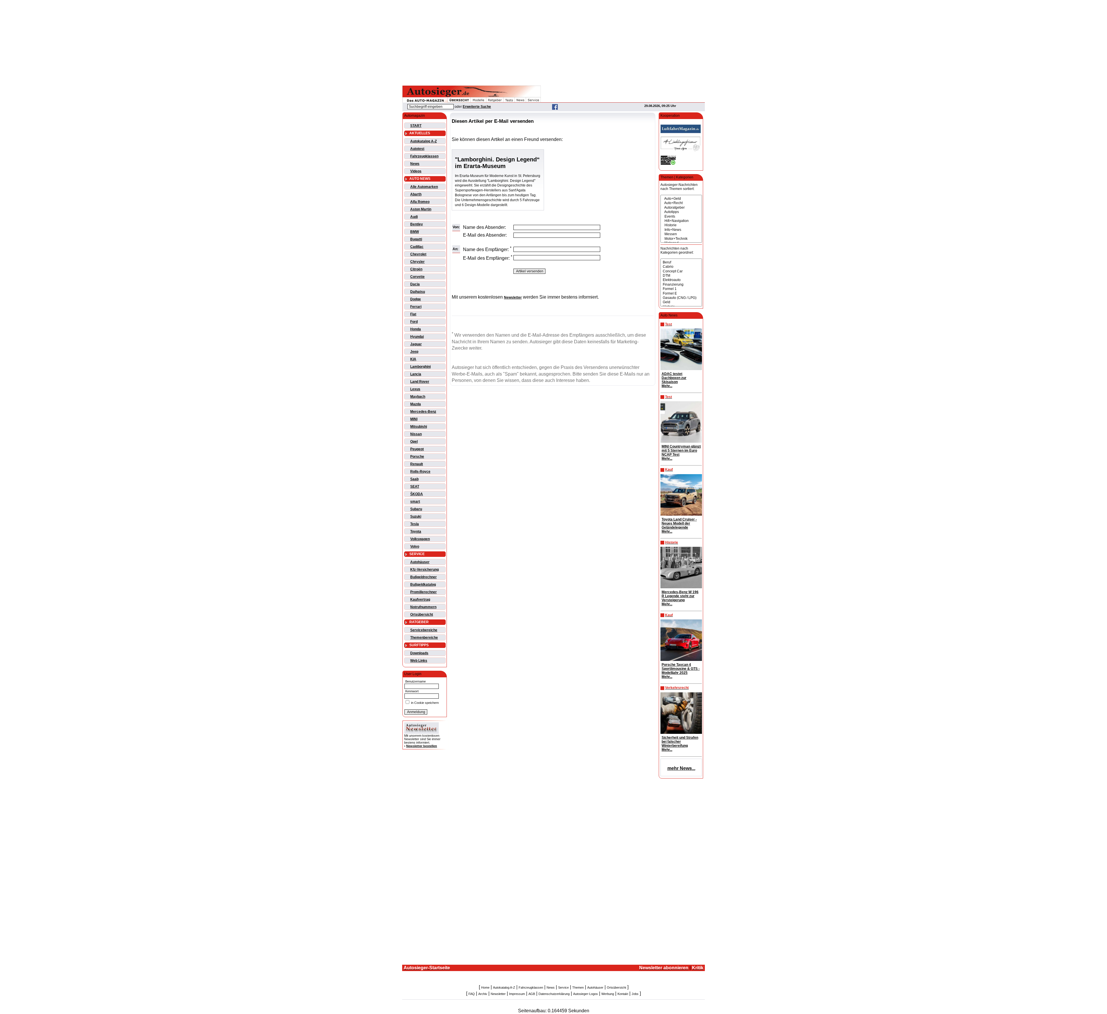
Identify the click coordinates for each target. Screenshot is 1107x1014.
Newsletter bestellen (421, 746)
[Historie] (681, 225)
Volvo (414, 546)
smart (415, 502)
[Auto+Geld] (681, 199)
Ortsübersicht (421, 614)
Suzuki (415, 516)
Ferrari (415, 307)
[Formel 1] (681, 289)
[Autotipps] (681, 212)
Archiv (482, 994)
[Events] (681, 216)
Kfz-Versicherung (424, 570)
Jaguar (416, 344)
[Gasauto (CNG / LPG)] (681, 298)
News (414, 164)
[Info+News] (681, 230)
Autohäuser (420, 562)
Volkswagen (420, 539)
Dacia (415, 284)
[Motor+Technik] (681, 239)
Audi (414, 217)
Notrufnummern (423, 607)
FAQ (471, 994)
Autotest (417, 149)
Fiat (413, 314)
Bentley (416, 224)
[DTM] (681, 276)
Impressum (517, 994)
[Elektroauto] (681, 280)
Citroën (416, 269)
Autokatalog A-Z (423, 141)
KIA (413, 359)
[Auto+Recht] (681, 203)
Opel (414, 442)
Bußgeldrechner (423, 577)
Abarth (415, 194)
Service (563, 987)
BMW (414, 232)
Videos (415, 171)
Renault (416, 464)
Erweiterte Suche (477, 107)
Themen (578, 987)
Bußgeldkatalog (423, 585)
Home (485, 987)
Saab (414, 479)
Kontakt (622, 994)
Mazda (415, 404)
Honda (415, 329)
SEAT (414, 487)
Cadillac (416, 247)
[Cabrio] (681, 267)
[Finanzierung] (681, 284)
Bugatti (416, 239)
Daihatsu (417, 292)
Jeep (414, 352)
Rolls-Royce (420, 472)
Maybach (417, 397)
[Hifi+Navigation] (681, 221)
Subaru (416, 509)
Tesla (414, 524)
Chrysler (417, 262)
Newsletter (498, 994)
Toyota (415, 531)
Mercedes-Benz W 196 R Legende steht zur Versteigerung (680, 596)
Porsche (417, 457)
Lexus (415, 389)
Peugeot (417, 449)
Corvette (417, 277)
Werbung (607, 994)
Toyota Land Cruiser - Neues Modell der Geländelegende (679, 523)
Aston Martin (420, 209)
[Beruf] (681, 262)
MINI (413, 419)
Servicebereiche (423, 630)
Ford (414, 322)
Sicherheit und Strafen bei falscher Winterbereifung (680, 742)
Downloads (419, 653)
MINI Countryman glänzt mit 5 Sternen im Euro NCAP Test (681, 450)
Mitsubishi (418, 427)
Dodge (415, 299)
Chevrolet (418, 254)
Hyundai (417, 337)
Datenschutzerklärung (554, 994)
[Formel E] (681, 293)
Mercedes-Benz (423, 412)
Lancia (415, 374)
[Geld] (681, 302)
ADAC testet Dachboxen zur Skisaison (674, 378)
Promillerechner (423, 592)
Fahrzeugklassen (424, 156)
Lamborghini (420, 367)
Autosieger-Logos (585, 994)
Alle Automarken (424, 187)
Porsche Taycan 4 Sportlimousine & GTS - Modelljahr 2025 (681, 669)
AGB (531, 994)
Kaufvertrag (420, 600)
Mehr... (667, 386)
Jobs (635, 994)
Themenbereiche (424, 638)
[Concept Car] (681, 271)
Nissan (416, 434)
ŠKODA (416, 494)
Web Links (418, 661)
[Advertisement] (553, 41)
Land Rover (419, 382)
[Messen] (681, 234)
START (415, 126)
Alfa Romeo (420, 202)
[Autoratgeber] (681, 208)
